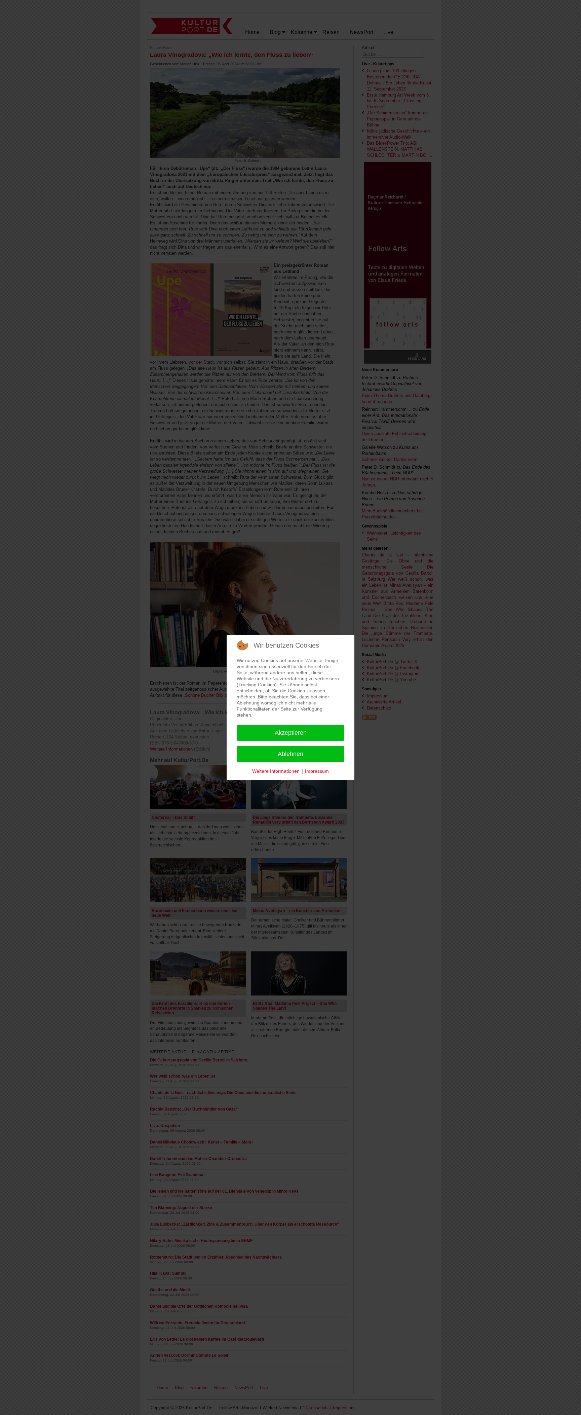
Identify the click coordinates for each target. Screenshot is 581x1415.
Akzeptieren (291, 732)
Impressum (317, 771)
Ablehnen (290, 754)
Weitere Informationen (276, 771)
